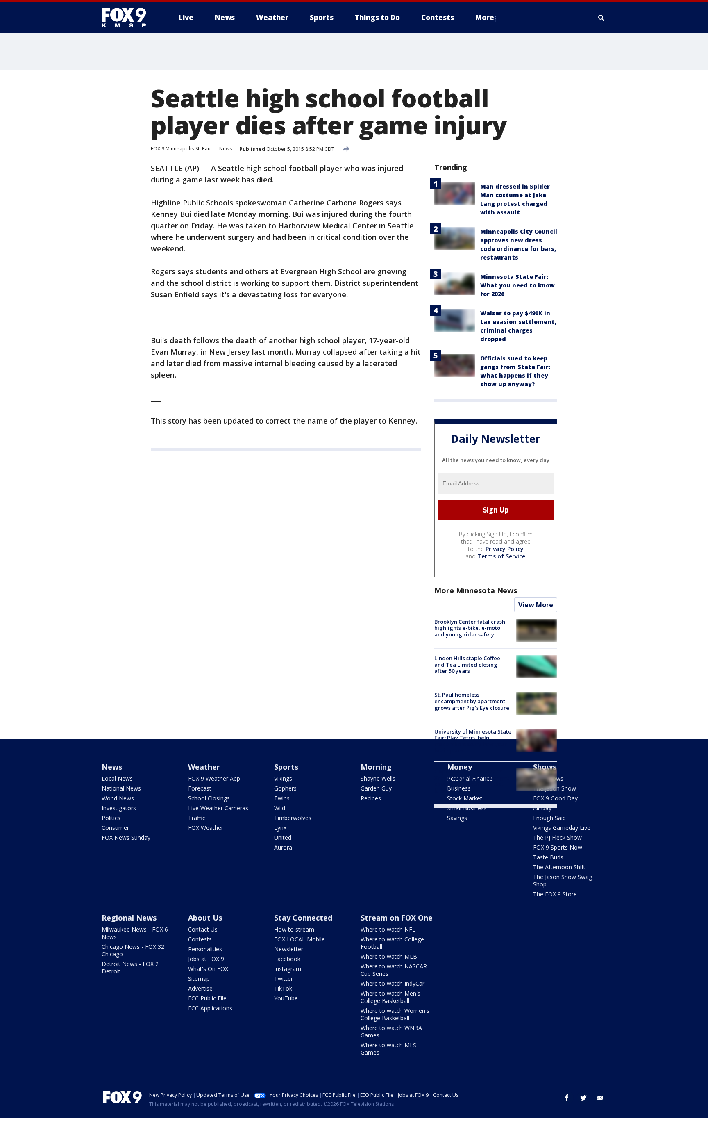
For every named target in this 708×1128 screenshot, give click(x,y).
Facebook (287, 959)
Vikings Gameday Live (561, 828)
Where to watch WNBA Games (391, 1031)
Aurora (283, 847)
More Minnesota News (475, 590)
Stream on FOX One (397, 918)
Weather (204, 767)
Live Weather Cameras (218, 808)
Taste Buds (548, 857)
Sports (286, 767)
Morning (376, 767)
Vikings (283, 778)
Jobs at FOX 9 (206, 959)
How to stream (294, 929)
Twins (282, 798)
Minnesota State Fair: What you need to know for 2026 (517, 285)
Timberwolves (292, 818)
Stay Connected (303, 918)
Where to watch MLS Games (388, 1048)
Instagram (287, 969)
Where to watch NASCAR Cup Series (394, 970)
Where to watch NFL (388, 929)
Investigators (119, 808)
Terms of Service (501, 556)
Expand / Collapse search (601, 17)
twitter (583, 1097)
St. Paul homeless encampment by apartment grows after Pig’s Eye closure (471, 701)
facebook (567, 1097)
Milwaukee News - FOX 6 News (135, 933)
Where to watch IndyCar (392, 983)
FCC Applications (210, 1008)
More (484, 17)
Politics (111, 818)
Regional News (129, 918)
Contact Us (203, 929)
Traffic (196, 818)
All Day (542, 808)
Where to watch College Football (392, 942)
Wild (279, 808)
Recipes (371, 798)
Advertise (200, 988)
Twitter (283, 978)
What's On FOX (208, 969)
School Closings (209, 798)
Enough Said (549, 818)
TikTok (283, 988)
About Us (205, 918)
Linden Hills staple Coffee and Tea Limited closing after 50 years (467, 664)
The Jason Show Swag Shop (562, 880)
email (599, 1097)
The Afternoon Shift (559, 867)
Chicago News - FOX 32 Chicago (133, 950)
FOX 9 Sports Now (557, 847)
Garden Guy (376, 788)
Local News (117, 778)
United (282, 837)
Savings (457, 818)
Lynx (280, 828)
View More (535, 604)
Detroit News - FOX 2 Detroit (130, 967)
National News (121, 788)
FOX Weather (205, 828)
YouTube (286, 998)
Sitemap (199, 978)
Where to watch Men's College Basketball (390, 997)
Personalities (205, 949)
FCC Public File (207, 998)
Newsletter (288, 949)
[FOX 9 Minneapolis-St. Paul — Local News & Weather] (129, 17)
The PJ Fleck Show (557, 837)
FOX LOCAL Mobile (299, 939)
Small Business (467, 808)
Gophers (285, 788)
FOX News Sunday (126, 837)
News (225, 148)
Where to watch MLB (389, 956)
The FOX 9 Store (555, 894)
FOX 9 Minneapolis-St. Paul (181, 148)
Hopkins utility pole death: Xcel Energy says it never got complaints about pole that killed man (471, 781)
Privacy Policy (505, 549)
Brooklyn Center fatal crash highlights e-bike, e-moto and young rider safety (469, 628)
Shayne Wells (378, 778)
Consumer (115, 828)
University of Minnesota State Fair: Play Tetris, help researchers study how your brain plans (472, 741)
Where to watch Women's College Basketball (395, 1014)
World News (118, 798)
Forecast (199, 788)
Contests (200, 939)
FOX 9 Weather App (214, 778)
